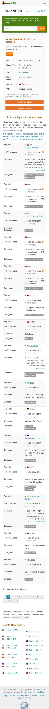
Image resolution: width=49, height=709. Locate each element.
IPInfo (16, 97)
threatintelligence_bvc (33, 216)
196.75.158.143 (35, 672)
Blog (5, 695)
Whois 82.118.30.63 (24, 108)
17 (9, 600)
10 (41, 596)
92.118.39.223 (35, 631)
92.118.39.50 (9, 636)
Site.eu (32, 559)
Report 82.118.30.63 (24, 102)
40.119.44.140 (10, 639)
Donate (28, 698)
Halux (32, 382)
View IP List (41, 689)
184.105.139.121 (11, 645)
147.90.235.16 (10, 648)
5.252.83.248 (9, 666)
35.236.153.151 (10, 663)
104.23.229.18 (35, 654)
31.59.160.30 (34, 663)
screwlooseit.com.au (32, 438)
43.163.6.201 (34, 636)
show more (40, 170)
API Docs (41, 695)
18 (13, 600)
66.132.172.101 (35, 659)
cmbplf (32, 295)
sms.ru (32, 533)
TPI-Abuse (34, 345)
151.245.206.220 (36, 645)
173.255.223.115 (11, 629)
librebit (32, 321)
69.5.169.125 (9, 657)
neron (29, 184)
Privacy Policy (39, 692)
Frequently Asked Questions (27, 695)
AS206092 (23, 72)
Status (21, 698)
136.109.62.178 (35, 650)
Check (41, 28)
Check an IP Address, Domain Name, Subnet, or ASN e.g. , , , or (22, 21)
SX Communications (31, 146)
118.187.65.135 (10, 654)
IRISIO (32, 467)
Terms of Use (26, 692)
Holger (32, 409)
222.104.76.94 (35, 668)
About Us (12, 695)
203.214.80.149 (35, 640)
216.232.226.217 (11, 672)
